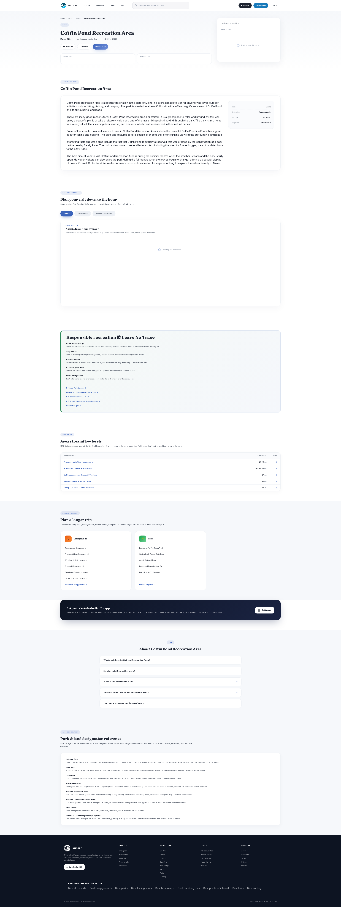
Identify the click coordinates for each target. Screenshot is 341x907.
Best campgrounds (101, 888)
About (243, 851)
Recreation (100, 5)
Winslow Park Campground (76, 560)
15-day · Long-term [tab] (104, 213)
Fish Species (206, 858)
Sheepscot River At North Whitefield (79, 488)
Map (113, 5)
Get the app (264, 610)
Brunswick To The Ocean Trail (151, 548)
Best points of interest (216, 888)
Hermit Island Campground (76, 578)
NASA (271, 902)
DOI (276, 902)
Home (62, 18)
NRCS (266, 902)
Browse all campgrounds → (76, 585)
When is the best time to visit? (118, 681)
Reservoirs (123, 858)
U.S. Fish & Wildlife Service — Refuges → (83, 401)
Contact (244, 866)
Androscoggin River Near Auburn (78, 462)
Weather (204, 866)
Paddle (162, 855)
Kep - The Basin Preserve (149, 572)
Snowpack (123, 851)
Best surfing (254, 888)
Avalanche (123, 866)
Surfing (163, 877)
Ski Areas (163, 851)
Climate (87, 5)
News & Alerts (206, 855)
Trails (162, 873)
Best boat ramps (164, 888)
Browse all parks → (147, 585)
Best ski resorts (77, 888)
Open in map (100, 46)
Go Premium (261, 5)
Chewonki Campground (74, 566)
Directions (84, 46)
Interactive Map (207, 851)
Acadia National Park (147, 560)
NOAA (261, 902)
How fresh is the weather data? (119, 671)
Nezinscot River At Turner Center (77, 481)
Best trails (238, 888)
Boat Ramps (164, 866)
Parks (70, 18)
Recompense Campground (75, 548)
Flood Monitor (206, 862)
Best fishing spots (141, 888)
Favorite (68, 46)
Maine (78, 18)
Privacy (244, 862)
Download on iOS (75, 867)
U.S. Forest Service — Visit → (78, 397)
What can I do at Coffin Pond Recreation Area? (127, 660)
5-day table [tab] (83, 213)
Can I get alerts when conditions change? (124, 703)
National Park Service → (76, 388)
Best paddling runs (189, 888)
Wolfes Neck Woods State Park (151, 554)
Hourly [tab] (66, 213)
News (123, 5)
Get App (246, 5)
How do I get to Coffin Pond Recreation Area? (126, 692)
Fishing (163, 858)
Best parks (121, 888)
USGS (256, 902)
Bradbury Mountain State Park (151, 566)
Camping (163, 862)
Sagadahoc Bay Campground (76, 572)
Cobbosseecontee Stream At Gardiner (80, 475)
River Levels (124, 862)
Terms (243, 858)
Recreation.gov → (73, 406)
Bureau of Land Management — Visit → (82, 392)
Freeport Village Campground (77, 554)
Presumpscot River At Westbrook (78, 468)
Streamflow (123, 855)
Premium (245, 855)
